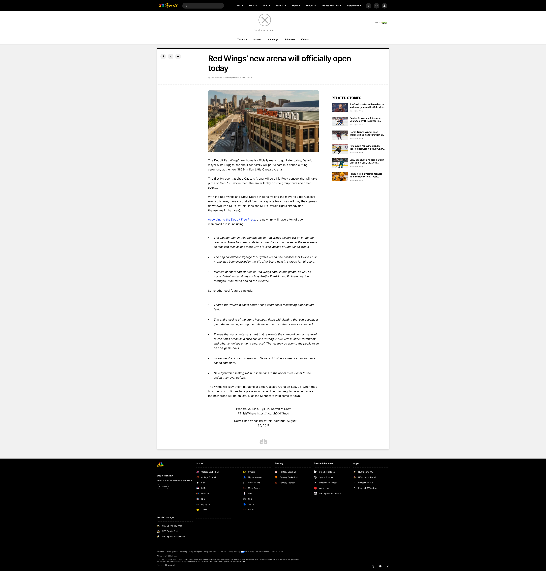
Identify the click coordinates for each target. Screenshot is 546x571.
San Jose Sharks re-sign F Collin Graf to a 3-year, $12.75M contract (367, 161)
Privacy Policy (233, 552)
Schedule (290, 39)
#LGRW (286, 409)
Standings (272, 39)
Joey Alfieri (215, 77)
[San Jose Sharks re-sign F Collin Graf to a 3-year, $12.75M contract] (340, 163)
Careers (168, 552)
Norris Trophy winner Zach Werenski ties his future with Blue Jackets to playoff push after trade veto (367, 133)
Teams (241, 39)
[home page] (168, 5)
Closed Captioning (180, 552)
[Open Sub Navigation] (243, 5)
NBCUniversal (172, 556)
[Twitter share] (170, 56)
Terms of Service (277, 552)
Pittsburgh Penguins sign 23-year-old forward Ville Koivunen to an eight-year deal (366, 147)
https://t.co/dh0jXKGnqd (273, 413)
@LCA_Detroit (270, 409)
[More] (368, 6)
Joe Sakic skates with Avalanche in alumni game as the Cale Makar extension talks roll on (367, 105)
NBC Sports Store (200, 552)
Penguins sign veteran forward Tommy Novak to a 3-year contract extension (366, 175)
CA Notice (265, 552)
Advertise (160, 552)
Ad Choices (222, 552)
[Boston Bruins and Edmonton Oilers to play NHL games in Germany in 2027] (340, 121)
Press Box (212, 552)
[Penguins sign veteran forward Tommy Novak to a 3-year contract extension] (340, 177)
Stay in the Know (165, 475)
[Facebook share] (163, 56)
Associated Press (356, 111)
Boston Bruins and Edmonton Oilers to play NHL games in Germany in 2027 (365, 119)
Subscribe (163, 486)
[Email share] (178, 56)
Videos (305, 39)
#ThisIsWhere (247, 413)
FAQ (190, 552)
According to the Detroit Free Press (231, 219)
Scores (257, 39)
